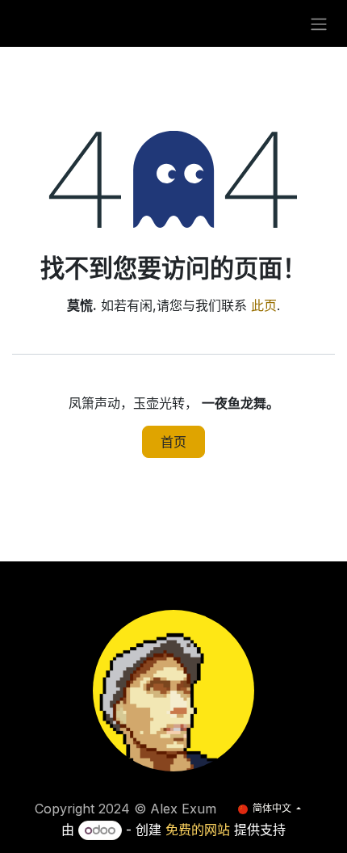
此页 (264, 305)
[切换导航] (319, 23)
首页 (173, 442)
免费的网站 (197, 829)
